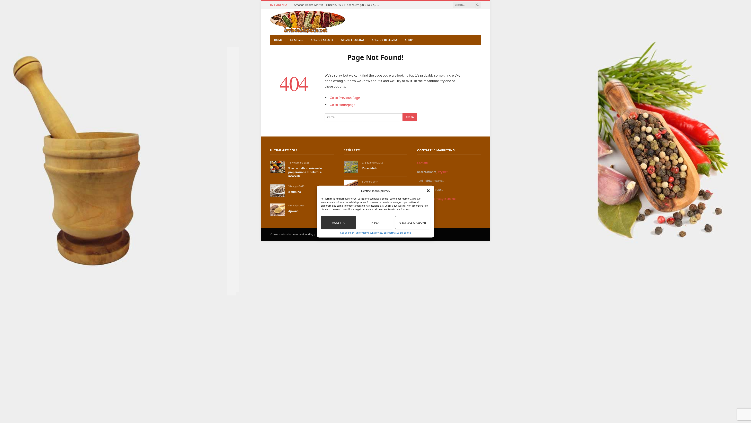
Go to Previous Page (345, 97)
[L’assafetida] (351, 167)
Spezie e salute (322, 40)
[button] (428, 191)
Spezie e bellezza (384, 40)
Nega (375, 222)
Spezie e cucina (352, 40)
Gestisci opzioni (412, 222)
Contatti (422, 163)
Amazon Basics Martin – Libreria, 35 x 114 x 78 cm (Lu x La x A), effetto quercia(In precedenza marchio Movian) (338, 5)
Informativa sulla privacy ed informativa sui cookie (383, 232)
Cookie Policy (347, 232)
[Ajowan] (277, 209)
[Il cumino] (277, 190)
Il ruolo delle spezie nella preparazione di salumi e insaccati (305, 172)
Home (278, 40)
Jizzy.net (442, 172)
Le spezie (296, 40)
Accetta (338, 222)
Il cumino (294, 192)
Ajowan (293, 211)
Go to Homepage (342, 104)
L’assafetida (369, 168)
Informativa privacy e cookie (436, 199)
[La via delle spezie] (307, 22)
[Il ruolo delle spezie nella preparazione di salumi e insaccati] (277, 167)
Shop (409, 40)
